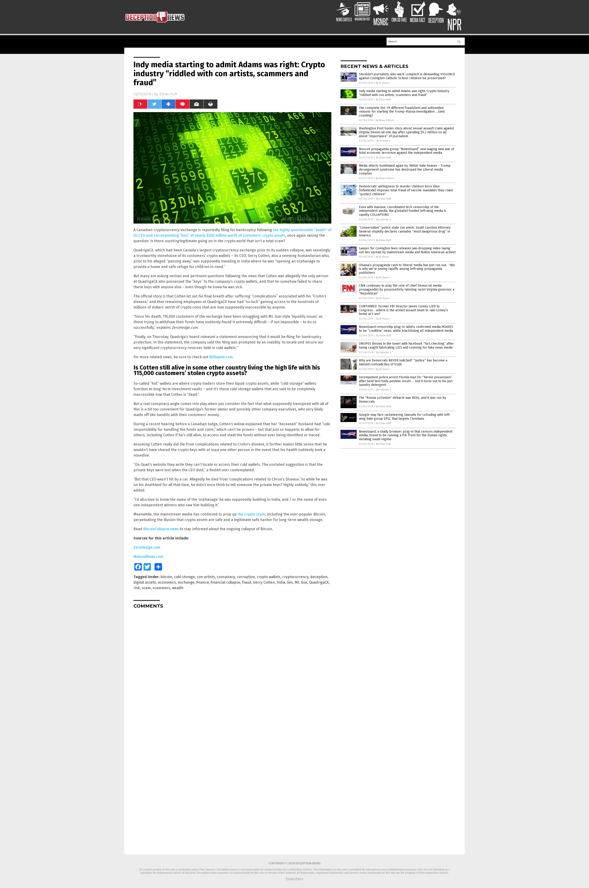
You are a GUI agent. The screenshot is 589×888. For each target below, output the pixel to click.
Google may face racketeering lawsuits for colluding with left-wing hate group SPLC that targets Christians (404, 417)
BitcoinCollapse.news (161, 529)
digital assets (144, 582)
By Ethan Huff (383, 99)
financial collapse (225, 582)
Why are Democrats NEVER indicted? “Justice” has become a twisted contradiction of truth (403, 362)
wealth (177, 588)
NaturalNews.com (148, 556)
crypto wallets (268, 577)
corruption (246, 577)
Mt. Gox (301, 582)
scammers (161, 588)
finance (202, 582)
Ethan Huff (168, 94)
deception (318, 577)
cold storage (184, 577)
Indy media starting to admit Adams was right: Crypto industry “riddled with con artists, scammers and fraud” (404, 93)
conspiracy (226, 577)
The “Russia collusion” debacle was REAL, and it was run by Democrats (402, 400)
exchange (186, 582)
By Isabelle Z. (384, 219)
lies (290, 582)
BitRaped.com (221, 357)
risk (136, 588)
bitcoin (166, 577)
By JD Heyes (382, 83)
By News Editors (385, 120)
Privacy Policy (294, 878)
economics (167, 582)
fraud (246, 582)
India (281, 582)
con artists (206, 577)
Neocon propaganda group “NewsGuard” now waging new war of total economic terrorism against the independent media (406, 151)
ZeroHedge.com (146, 547)
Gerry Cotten (264, 582)
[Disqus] (232, 669)
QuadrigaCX (319, 582)
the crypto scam (251, 514)
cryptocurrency (295, 577)
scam (146, 588)
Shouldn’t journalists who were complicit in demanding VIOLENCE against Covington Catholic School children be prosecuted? (407, 76)
